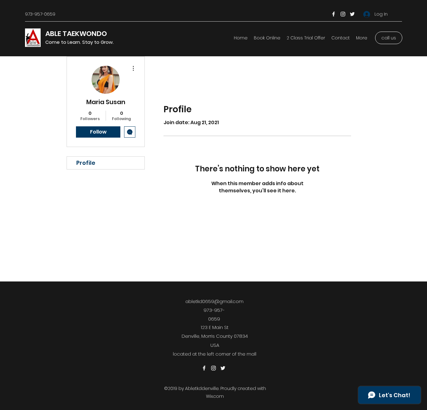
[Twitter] (352, 14)
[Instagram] (343, 14)
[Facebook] (333, 14)
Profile (85, 163)
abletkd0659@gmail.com (214, 301)
